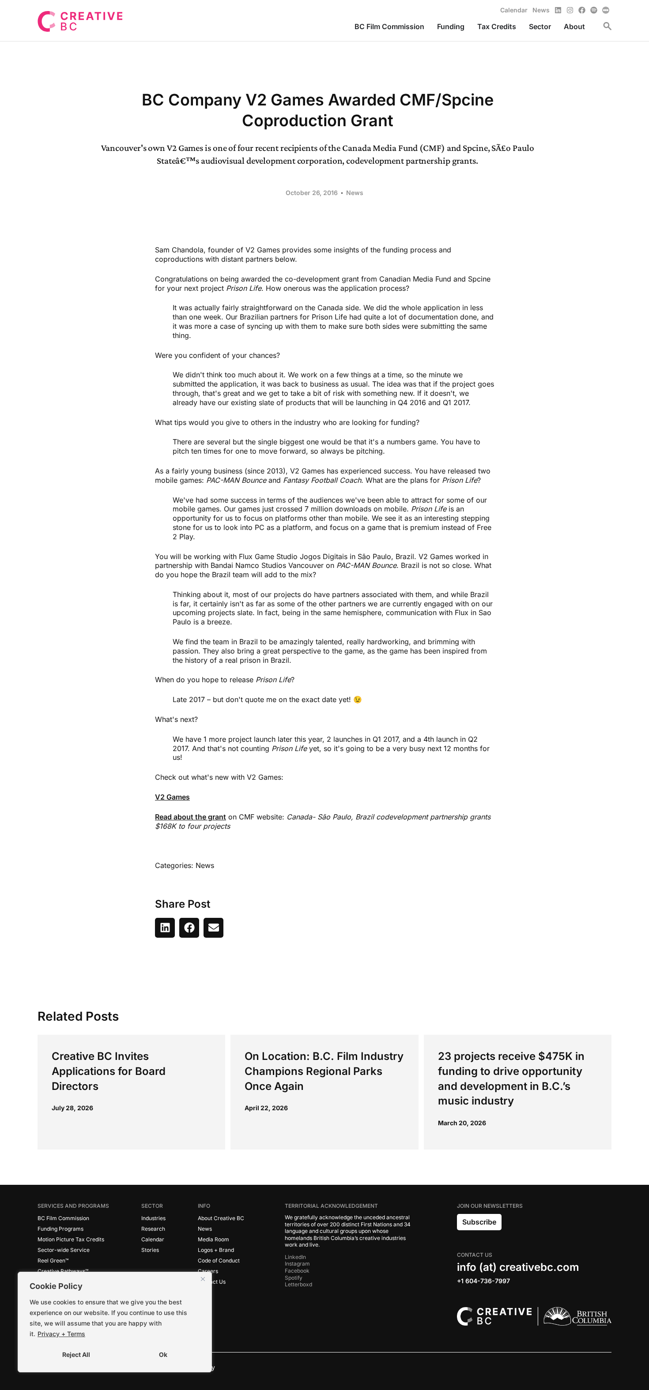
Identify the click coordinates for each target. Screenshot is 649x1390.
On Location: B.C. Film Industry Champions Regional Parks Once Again (324, 1071)
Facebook (297, 1270)
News (354, 192)
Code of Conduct (219, 1260)
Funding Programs (60, 1228)
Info (204, 1205)
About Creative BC (221, 1218)
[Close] (202, 1279)
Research (153, 1228)
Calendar (152, 1239)
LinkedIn (295, 1257)
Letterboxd (298, 1284)
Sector (152, 1205)
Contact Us (212, 1281)
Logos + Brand (216, 1250)
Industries (153, 1218)
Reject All (76, 1354)
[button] (165, 928)
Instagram (297, 1263)
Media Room (213, 1239)
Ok (163, 1354)
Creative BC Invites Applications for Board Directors (109, 1071)
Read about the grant (190, 816)
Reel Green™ (53, 1260)
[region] (115, 1322)
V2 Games (172, 797)
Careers (208, 1271)
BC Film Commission (63, 1218)
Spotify (293, 1277)
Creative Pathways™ (63, 1271)
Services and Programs (73, 1205)
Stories (150, 1250)
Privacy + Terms (61, 1333)
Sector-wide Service (64, 1250)
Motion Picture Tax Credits (71, 1239)
